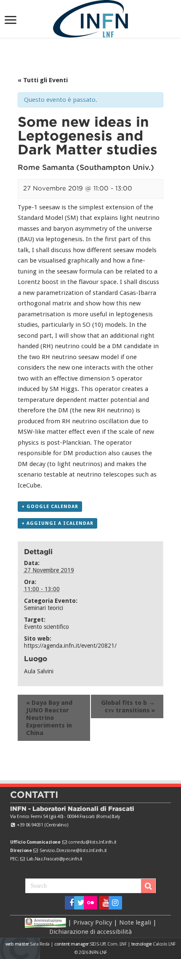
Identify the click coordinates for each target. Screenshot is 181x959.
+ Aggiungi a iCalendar (57, 523)
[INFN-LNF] (90, 17)
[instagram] (113, 902)
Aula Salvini (38, 671)
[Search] (148, 886)
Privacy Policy (92, 922)
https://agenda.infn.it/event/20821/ (70, 645)
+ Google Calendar (49, 506)
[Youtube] (103, 902)
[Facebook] (69, 902)
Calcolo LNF (164, 944)
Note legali (135, 922)
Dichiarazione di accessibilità (90, 932)
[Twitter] (78, 902)
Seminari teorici (43, 608)
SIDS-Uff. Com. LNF (108, 944)
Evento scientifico (46, 626)
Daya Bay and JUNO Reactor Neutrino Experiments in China (49, 718)
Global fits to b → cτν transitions (128, 706)
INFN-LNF (98, 952)
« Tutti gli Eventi (43, 80)
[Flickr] (90, 902)
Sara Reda (39, 944)
